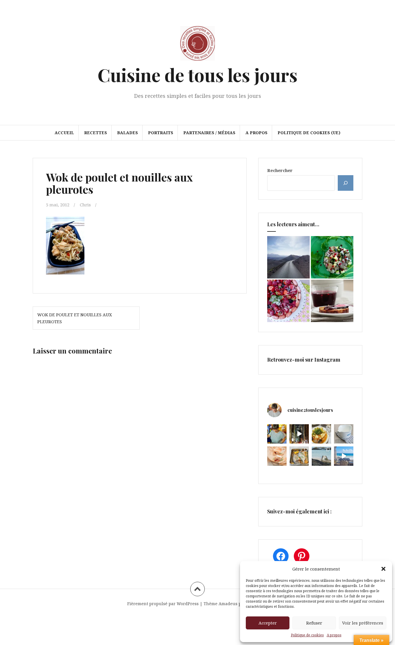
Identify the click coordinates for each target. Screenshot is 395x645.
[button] (383, 569)
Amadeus (228, 603)
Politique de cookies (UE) (309, 132)
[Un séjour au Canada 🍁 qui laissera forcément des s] (299, 434)
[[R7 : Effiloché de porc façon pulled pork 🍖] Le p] (277, 456)
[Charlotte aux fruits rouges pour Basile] (288, 301)
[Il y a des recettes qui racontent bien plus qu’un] (321, 434)
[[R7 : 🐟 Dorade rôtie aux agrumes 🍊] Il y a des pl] (299, 456)
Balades (127, 132)
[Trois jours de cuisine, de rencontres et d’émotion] (277, 434)
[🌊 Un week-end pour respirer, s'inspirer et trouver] (321, 456)
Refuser (314, 623)
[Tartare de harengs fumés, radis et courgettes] (332, 257)
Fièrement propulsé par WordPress (163, 603)
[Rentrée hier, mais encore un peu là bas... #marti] (343, 456)
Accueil (64, 132)
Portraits (160, 132)
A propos (334, 635)
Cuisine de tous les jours (197, 75)
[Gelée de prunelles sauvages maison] (332, 301)
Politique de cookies (307, 635)
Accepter (268, 623)
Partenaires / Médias (209, 132)
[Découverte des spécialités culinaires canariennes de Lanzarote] (288, 257)
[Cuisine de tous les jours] (197, 45)
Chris (85, 204)
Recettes (95, 132)
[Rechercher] (345, 183)
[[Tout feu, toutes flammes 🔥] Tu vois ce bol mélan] (343, 434)
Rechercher (280, 170)
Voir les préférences (362, 623)
